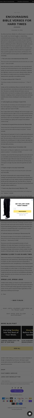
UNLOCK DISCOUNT (22, 211)
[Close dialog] (32, 199)
